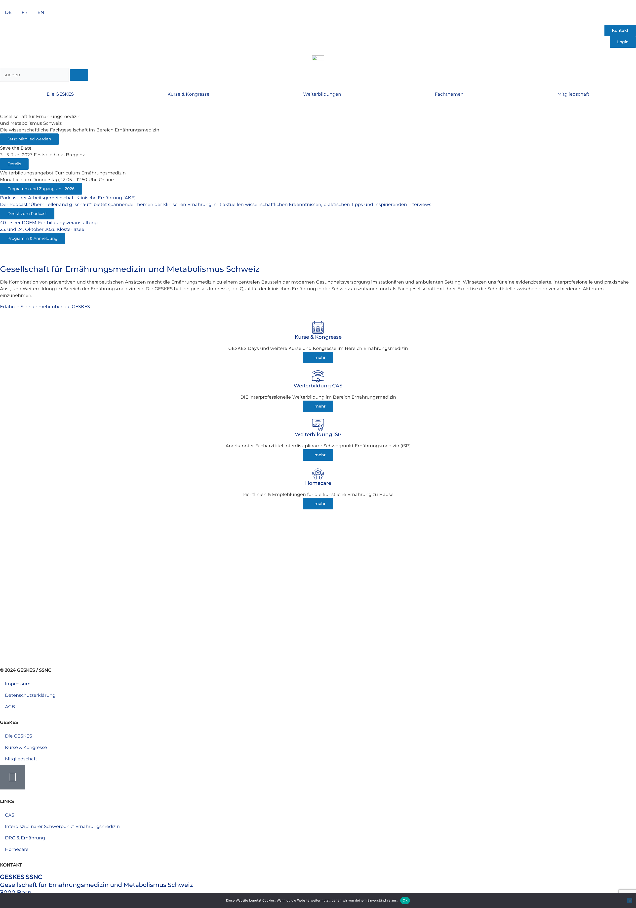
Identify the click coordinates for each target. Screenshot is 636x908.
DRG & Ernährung (25, 838)
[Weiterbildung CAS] (318, 376)
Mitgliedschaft (573, 94)
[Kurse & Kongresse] (318, 327)
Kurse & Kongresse (188, 94)
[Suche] (79, 75)
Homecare (318, 483)
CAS (9, 815)
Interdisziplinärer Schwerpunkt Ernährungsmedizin (62, 826)
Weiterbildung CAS (318, 386)
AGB (10, 706)
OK (405, 900)
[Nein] (629, 900)
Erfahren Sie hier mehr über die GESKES (45, 306)
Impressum (18, 684)
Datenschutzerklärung (30, 695)
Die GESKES (60, 94)
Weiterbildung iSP (318, 434)
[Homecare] (318, 473)
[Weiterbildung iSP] (318, 425)
